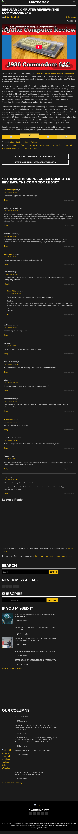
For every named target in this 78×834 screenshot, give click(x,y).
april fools (40, 145)
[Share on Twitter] (6, 21)
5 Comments (22, 733)
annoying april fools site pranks (22, 145)
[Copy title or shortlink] (15, 21)
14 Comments (22, 746)
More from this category (12, 668)
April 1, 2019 (71, 21)
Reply (6, 200)
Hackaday (39, 2)
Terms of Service (21, 825)
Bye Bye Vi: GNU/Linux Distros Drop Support (35, 162)
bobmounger (9, 254)
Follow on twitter (7, 586)
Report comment (69, 200)
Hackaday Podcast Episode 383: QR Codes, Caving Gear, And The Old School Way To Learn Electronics (36, 727)
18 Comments (22, 621)
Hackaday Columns (30, 142)
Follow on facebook (3, 586)
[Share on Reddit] (12, 21)
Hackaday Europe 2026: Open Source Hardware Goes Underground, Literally (36, 639)
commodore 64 (51, 145)
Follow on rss (14, 586)
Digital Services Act (33, 825)
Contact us (17, 586)
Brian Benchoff (12, 17)
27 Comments (22, 755)
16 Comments (22, 779)
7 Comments (22, 644)
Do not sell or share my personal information (53, 825)
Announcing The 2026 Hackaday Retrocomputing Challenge (29, 774)
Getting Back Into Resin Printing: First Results (35, 660)
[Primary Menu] (74, 2)
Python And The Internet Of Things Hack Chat (35, 156)
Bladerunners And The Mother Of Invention (35, 651)
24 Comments (22, 634)
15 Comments (70, 17)
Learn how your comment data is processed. (54, 556)
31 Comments (22, 656)
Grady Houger (10, 190)
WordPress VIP (42, 828)
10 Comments (22, 721)
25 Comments (22, 664)
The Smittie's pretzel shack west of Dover (19, 148)
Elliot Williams (13, 291)
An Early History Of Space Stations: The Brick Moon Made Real (35, 616)
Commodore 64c (65, 145)
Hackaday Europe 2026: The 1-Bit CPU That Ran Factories (35, 629)
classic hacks (15, 142)
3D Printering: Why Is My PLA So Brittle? (32, 750)
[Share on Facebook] (3, 21)
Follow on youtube (10, 586)
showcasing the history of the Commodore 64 (56, 74)
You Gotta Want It (23, 717)
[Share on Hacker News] (9, 21)
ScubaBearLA (9, 419)
